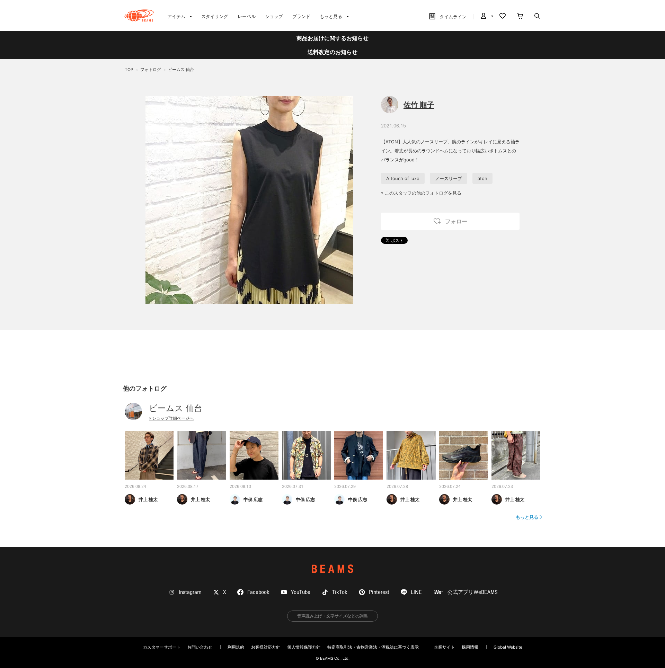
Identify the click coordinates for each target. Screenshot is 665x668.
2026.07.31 (292, 487)
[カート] (520, 16)
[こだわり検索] (537, 16)
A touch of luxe (402, 178)
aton (482, 178)
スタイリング (214, 16)
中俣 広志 (253, 499)
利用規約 (236, 647)
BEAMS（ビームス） (139, 15)
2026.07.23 (502, 487)
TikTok (339, 592)
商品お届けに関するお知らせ (332, 38)
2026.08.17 (187, 487)
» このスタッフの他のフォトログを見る (421, 193)
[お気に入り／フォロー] (502, 16)
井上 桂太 (148, 499)
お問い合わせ (199, 647)
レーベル (247, 16)
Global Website (508, 647)
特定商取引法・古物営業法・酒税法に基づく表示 (373, 647)
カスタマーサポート (161, 647)
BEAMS (332, 568)
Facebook (258, 592)
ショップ (274, 16)
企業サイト (444, 647)
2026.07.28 (397, 487)
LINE (416, 592)
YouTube (300, 592)
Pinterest (379, 592)
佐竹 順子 (419, 104)
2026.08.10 (240, 487)
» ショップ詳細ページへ (171, 418)
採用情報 (470, 647)
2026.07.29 (345, 487)
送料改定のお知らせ (332, 51)
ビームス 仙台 (175, 408)
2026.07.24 (450, 487)
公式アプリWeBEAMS (472, 592)
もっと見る (527, 517)
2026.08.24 (135, 487)
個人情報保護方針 (303, 647)
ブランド (301, 16)
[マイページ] (486, 16)
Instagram (190, 592)
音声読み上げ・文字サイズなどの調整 (332, 615)
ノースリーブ (448, 178)
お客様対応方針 (265, 647)
